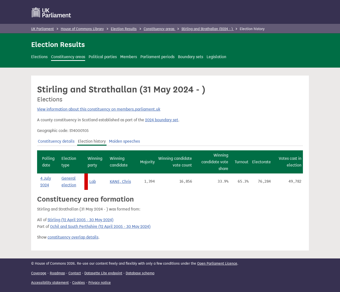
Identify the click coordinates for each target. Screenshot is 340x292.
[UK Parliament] (51, 12)
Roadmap (57, 273)
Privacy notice (99, 283)
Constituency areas (159, 29)
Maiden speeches (124, 141)
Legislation (216, 56)
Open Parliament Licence (217, 263)
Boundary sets (190, 56)
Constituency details (56, 141)
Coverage (38, 273)
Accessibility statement (50, 283)
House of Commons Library (82, 29)
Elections (39, 56)
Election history (92, 141)
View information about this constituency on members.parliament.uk (98, 109)
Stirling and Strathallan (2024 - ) (207, 29)
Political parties (103, 56)
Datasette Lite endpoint (103, 273)
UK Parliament (42, 29)
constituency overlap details (73, 237)
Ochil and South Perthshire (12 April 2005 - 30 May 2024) (100, 226)
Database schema (140, 273)
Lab (92, 181)
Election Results (124, 29)
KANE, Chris (120, 181)
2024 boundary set (161, 120)
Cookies (78, 283)
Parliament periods (157, 56)
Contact (74, 273)
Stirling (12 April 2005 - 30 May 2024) (80, 219)
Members (128, 56)
